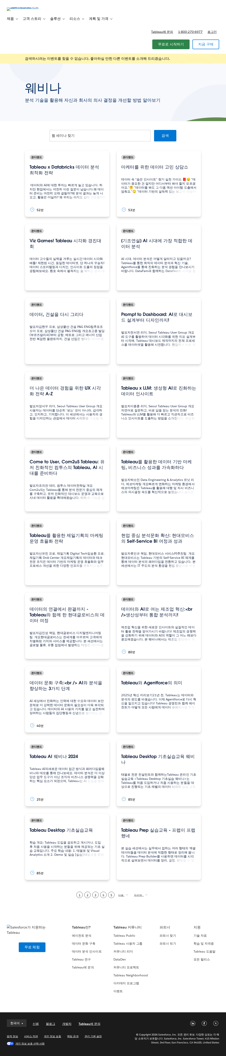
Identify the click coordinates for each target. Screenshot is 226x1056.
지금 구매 (205, 44)
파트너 (165, 927)
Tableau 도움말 (204, 951)
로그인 (212, 32)
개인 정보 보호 (52, 1036)
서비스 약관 (31, 1036)
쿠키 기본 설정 (93, 1036)
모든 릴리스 (202, 959)
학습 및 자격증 (204, 943)
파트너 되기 (168, 943)
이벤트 (118, 991)
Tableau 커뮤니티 (127, 927)
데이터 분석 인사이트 (87, 951)
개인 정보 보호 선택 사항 (30, 1043)
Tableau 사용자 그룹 (127, 943)
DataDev (119, 959)
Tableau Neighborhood (130, 975)
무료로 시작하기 (171, 44)
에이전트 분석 (81, 936)
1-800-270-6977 (190, 32)
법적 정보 (12, 1036)
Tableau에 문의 (162, 32)
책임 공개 (72, 1036)
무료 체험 (32, 947)
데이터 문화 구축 (83, 943)
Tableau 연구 (81, 959)
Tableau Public (124, 936)
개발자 (67, 1024)
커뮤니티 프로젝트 (126, 967)
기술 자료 (200, 936)
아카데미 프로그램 (126, 983)
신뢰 (36, 1024)
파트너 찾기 (168, 936)
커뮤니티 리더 (123, 951)
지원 (197, 927)
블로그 (50, 1024)
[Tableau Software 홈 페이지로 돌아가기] (23, 7)
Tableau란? (81, 927)
